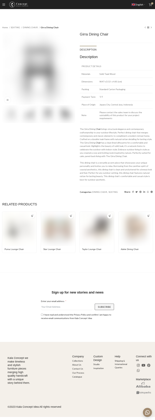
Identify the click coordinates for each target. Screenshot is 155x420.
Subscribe (104, 306)
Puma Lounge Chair (14, 249)
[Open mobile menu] (4, 5)
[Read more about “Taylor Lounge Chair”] (109, 216)
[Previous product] (145, 27)
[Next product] (151, 27)
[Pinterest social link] (140, 192)
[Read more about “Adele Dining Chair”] (148, 216)
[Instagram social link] (138, 365)
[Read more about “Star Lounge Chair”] (71, 216)
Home (5, 27)
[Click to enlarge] (8, 100)
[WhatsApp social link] (148, 192)
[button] (147, 412)
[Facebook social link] (133, 192)
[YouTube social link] (143, 365)
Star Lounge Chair (52, 249)
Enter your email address (52, 301)
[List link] (80, 361)
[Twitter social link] (137, 192)
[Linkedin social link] (144, 192)
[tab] (88, 49)
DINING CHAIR (30, 27)
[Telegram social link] (152, 192)
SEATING (15, 27)
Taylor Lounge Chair (91, 249)
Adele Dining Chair (130, 249)
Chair (98, 129)
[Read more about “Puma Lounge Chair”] (32, 216)
